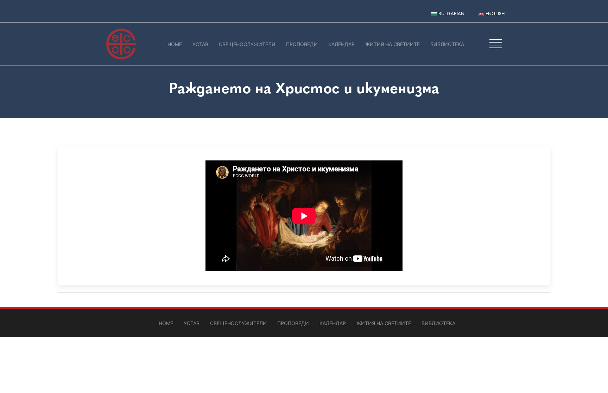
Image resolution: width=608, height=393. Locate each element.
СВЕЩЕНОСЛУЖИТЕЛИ (247, 44)
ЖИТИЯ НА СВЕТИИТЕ (392, 44)
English (494, 13)
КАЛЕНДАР (341, 44)
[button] (496, 43)
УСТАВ (200, 44)
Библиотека (447, 44)
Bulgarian (450, 13)
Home (174, 44)
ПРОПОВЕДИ (302, 44)
